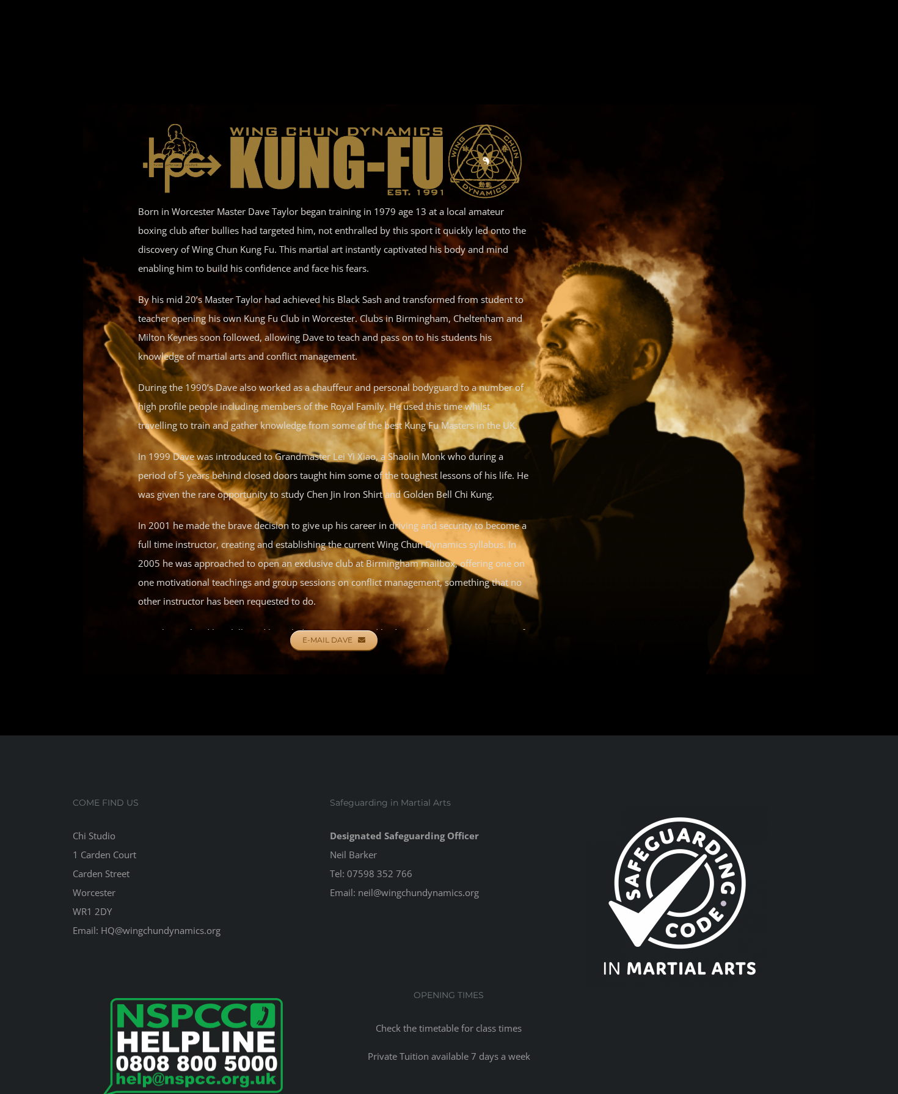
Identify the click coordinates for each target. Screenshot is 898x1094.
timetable (439, 1028)
